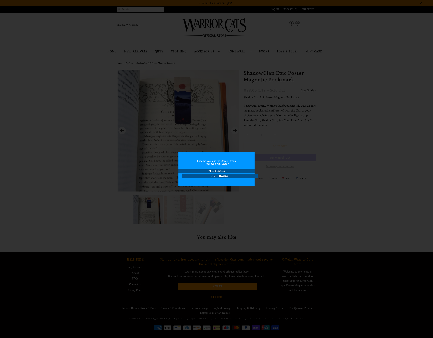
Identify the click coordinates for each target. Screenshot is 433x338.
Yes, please (216, 171)
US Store (222, 163)
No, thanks (219, 175)
